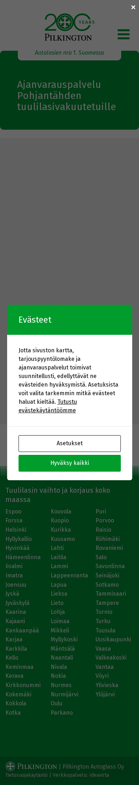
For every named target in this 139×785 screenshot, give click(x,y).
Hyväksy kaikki (69, 462)
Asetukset (70, 443)
